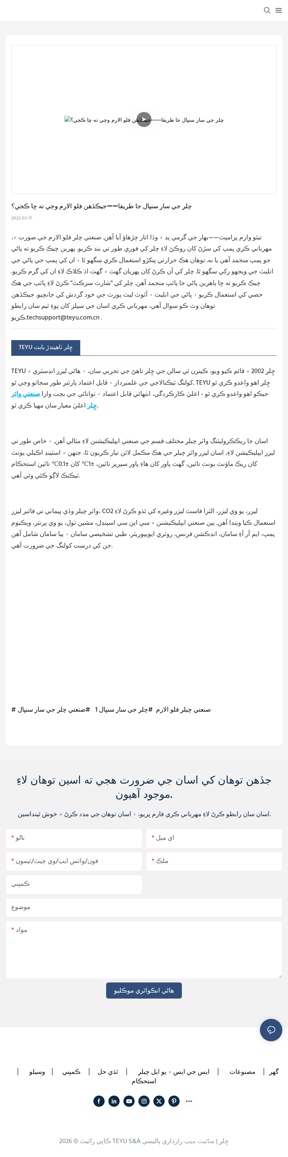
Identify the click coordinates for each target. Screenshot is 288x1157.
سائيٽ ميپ (199, 1141)
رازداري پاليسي (162, 1141)
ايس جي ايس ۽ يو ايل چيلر (174, 1071)
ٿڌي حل (108, 1071)
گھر (274, 1071)
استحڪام (144, 1080)
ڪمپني (71, 1071)
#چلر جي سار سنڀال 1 (124, 710)
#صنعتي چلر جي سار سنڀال (54, 710)
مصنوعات (242, 1071)
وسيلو (37, 1071)
